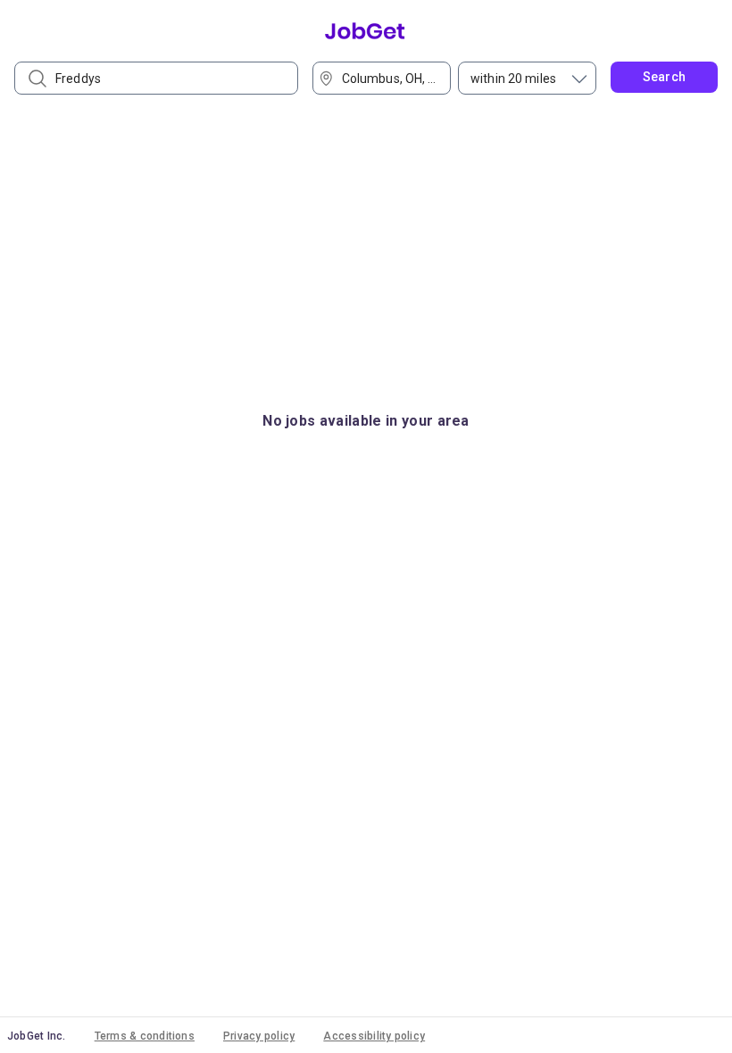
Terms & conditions (145, 1036)
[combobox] (387, 78)
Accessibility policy (374, 1036)
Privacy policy (259, 1036)
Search (664, 77)
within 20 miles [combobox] (513, 78)
